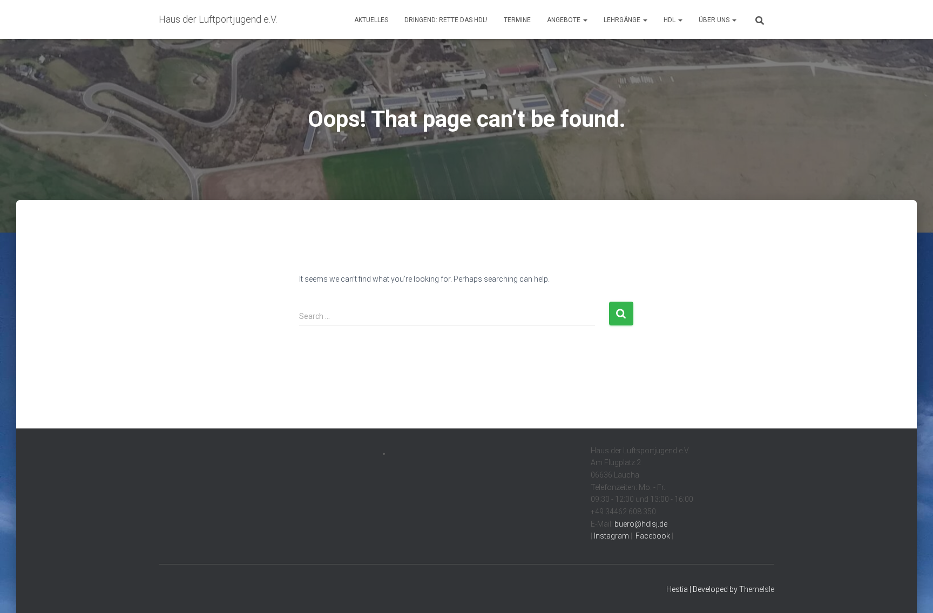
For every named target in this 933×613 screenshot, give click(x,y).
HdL (670, 20)
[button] (584, 20)
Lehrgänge (623, 20)
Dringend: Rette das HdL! (446, 20)
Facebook (652, 536)
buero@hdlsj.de (640, 524)
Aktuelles (371, 20)
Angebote (564, 20)
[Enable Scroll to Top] (911, 591)
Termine (517, 20)
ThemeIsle (756, 589)
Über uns (715, 20)
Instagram (610, 536)
